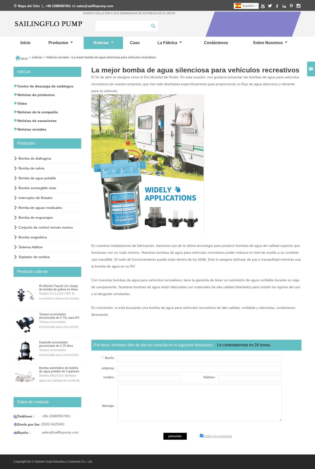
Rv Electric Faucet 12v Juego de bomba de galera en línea (58, 287)
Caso (135, 43)
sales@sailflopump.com (95, 6)
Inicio (25, 43)
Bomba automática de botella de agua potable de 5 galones (59, 369)
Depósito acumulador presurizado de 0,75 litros (56, 344)
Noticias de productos (34, 95)
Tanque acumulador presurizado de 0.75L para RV (59, 316)
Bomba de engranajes (35, 217)
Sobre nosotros (268, 43)
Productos (58, 43)
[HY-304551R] (147, 232)
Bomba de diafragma (34, 158)
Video (20, 103)
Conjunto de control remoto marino (45, 227)
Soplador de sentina (34, 257)
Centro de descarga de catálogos (43, 86)
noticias (102, 43)
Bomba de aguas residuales (40, 208)
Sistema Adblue (30, 247)
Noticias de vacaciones (35, 120)
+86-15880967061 (58, 6)
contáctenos (216, 43)
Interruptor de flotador (35, 198)
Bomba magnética (32, 237)
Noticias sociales (58, 57)
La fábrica (168, 43)
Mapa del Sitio (29, 6)
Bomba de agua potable (37, 178)
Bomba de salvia (31, 168)
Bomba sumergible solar (37, 188)
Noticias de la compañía (36, 112)
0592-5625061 (53, 424)
